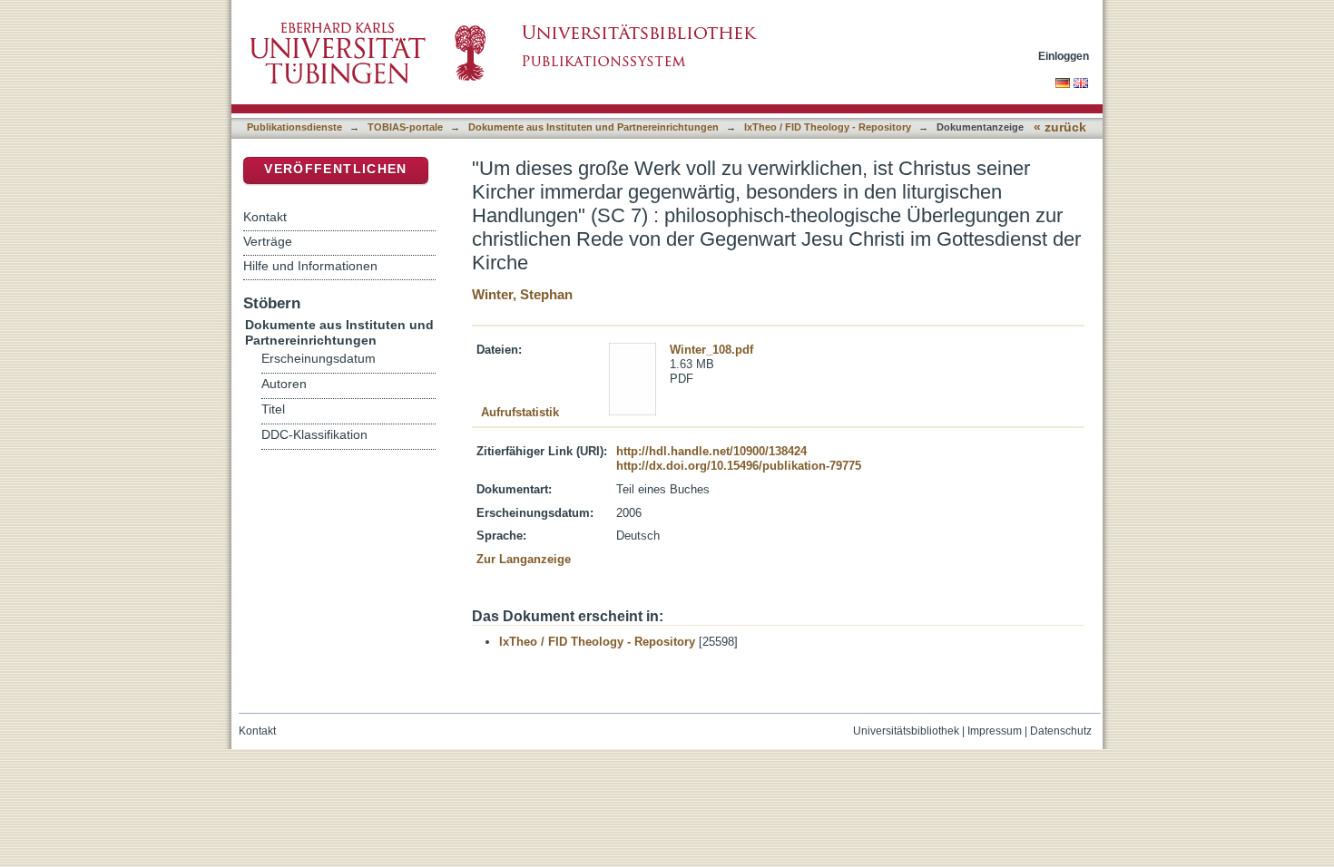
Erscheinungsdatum (318, 358)
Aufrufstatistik (520, 412)
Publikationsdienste (294, 127)
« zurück (1060, 127)
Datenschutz (1061, 731)
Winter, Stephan (522, 294)
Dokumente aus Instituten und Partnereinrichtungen (593, 127)
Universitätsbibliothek (906, 731)
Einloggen (1063, 56)
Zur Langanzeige (523, 559)
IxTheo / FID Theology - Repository (827, 127)
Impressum (994, 731)
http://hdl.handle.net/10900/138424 (711, 451)
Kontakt (265, 216)
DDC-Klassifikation (314, 435)
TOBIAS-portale (405, 127)
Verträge (267, 241)
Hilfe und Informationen (310, 265)
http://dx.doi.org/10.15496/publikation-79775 (738, 465)
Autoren (284, 384)
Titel (273, 409)
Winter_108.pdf (711, 349)
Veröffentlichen (335, 169)
